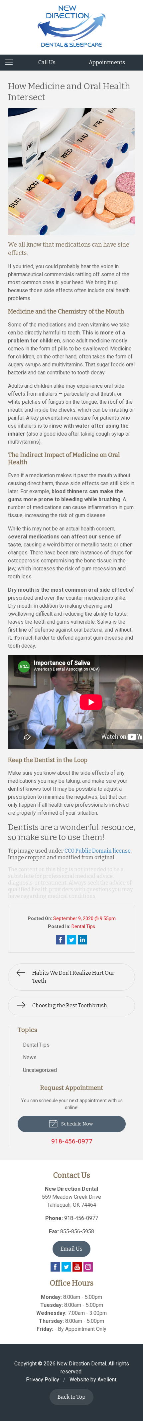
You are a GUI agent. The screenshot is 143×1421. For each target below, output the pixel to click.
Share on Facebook (60, 939)
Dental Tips (83, 926)
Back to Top (71, 1397)
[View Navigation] (11, 62)
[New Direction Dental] (72, 26)
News (30, 1057)
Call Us (47, 62)
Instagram (88, 1267)
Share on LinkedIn (82, 939)
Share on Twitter (71, 939)
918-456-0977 (81, 1218)
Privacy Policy (42, 1379)
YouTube (77, 1267)
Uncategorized (40, 1070)
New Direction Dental (81, 1363)
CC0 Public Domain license (98, 851)
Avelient (106, 1379)
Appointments (107, 62)
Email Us (71, 1249)
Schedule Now (76, 1124)
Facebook (55, 1267)
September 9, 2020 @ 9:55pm (84, 918)
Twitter (66, 1267)
